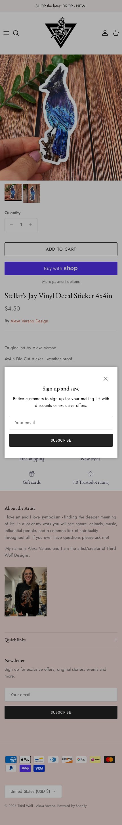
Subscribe (61, 440)
